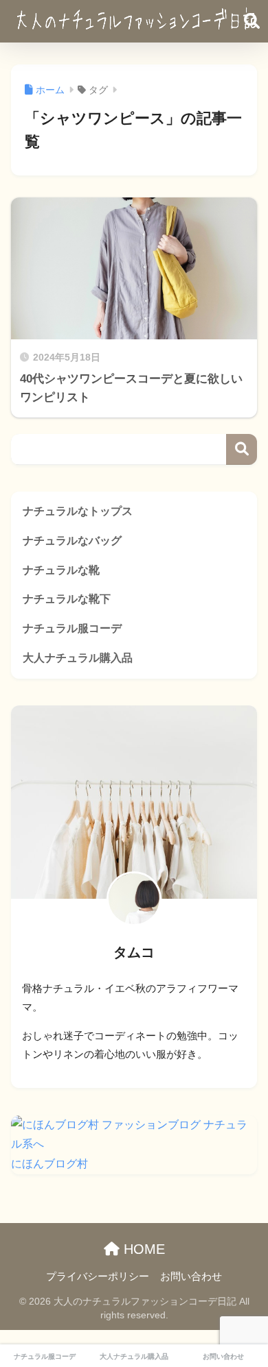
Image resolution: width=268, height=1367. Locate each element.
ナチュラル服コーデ (72, 628)
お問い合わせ (191, 1276)
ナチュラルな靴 (61, 570)
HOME (142, 1249)
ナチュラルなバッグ (72, 540)
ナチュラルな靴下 (67, 599)
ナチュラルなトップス (78, 511)
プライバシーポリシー (97, 1276)
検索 (241, 449)
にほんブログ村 (49, 1164)
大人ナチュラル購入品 (78, 658)
